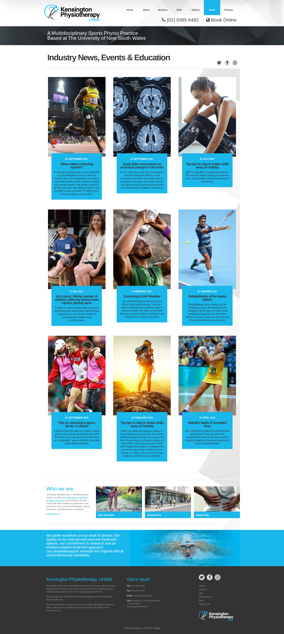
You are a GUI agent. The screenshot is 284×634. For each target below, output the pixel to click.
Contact (228, 10)
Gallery (196, 10)
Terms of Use (205, 604)
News (212, 10)
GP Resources (205, 597)
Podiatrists (83, 497)
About (146, 10)
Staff (179, 10)
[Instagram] (235, 63)
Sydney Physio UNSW (72, 13)
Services (162, 10)
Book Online (223, 19)
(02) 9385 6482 (182, 19)
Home (130, 10)
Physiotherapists (70, 497)
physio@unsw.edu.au (142, 596)
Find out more (52, 514)
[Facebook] (227, 63)
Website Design (132, 628)
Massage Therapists (55, 500)
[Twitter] (219, 63)
